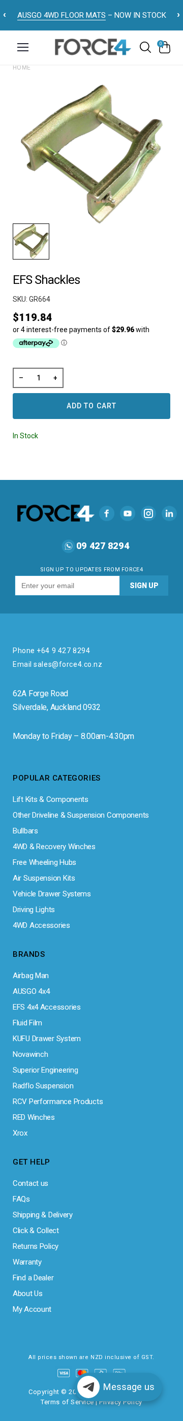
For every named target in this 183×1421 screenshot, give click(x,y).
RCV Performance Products (58, 1101)
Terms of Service (67, 1402)
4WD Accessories (41, 925)
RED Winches (34, 1117)
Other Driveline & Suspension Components (81, 815)
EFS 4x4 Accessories (47, 1007)
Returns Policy (35, 1246)
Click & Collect (36, 1230)
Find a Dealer (33, 1277)
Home (22, 67)
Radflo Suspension (43, 1085)
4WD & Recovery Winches (54, 846)
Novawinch (30, 1054)
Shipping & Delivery (43, 1214)
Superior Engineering (45, 1070)
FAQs (21, 1199)
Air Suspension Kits (44, 878)
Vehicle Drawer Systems (52, 893)
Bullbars (25, 830)
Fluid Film (27, 1022)
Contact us (30, 1183)
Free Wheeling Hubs (44, 862)
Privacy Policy (120, 1402)
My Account (32, 1309)
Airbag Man (31, 975)
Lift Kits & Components (50, 799)
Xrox (20, 1133)
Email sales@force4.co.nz (57, 664)
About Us (28, 1293)
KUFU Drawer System (47, 1038)
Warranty (27, 1262)
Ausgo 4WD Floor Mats (61, 15)
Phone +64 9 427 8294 (51, 651)
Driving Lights (34, 909)
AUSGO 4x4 (31, 991)
